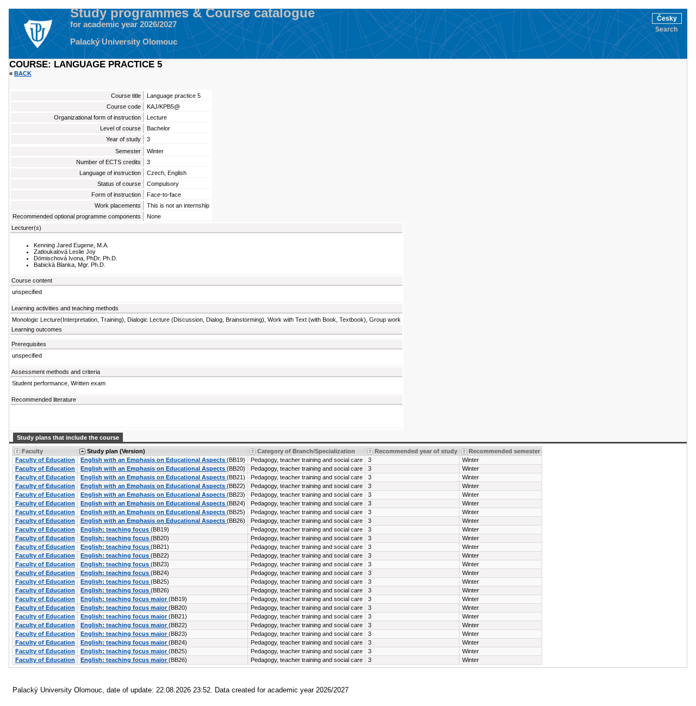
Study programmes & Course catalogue (192, 13)
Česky (667, 18)
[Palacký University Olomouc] (37, 34)
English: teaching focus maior (124, 599)
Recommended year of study (416, 451)
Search (666, 29)
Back (23, 73)
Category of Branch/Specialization (306, 451)
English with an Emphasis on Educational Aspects (153, 460)
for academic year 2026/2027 (123, 24)
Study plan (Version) (116, 451)
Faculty (32, 451)
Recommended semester (504, 451)
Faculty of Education (45, 460)
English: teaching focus (115, 529)
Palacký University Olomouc (123, 42)
